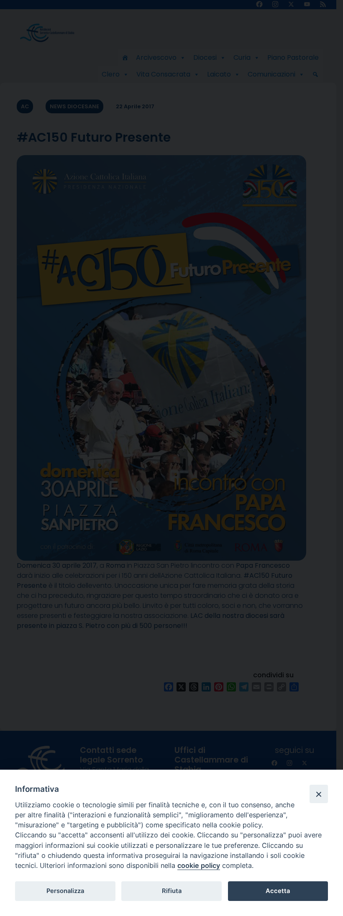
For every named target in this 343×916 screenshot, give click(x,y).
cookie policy (198, 865)
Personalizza (65, 891)
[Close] (319, 794)
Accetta (278, 891)
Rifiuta (172, 891)
